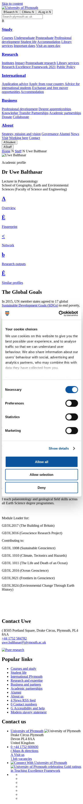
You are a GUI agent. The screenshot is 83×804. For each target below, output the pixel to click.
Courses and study (23, 668)
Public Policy (66, 67)
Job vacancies (21, 759)
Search (10, 12)
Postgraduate (45, 38)
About (7, 125)
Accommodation (48, 42)
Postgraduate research (40, 63)
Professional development (20, 109)
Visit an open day (48, 46)
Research (10, 54)
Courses (7, 38)
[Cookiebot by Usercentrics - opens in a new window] (59, 313)
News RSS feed (23, 700)
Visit (5, 138)
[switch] (71, 403)
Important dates (24, 46)
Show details (59, 448)
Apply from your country (46, 84)
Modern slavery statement (28, 712)
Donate (7, 117)
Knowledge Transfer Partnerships (25, 113)
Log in (44, 12)
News (75, 134)
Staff (8, 147)
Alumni (64, 134)
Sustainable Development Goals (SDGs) (30, 305)
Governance (50, 134)
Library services (68, 63)
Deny (42, 487)
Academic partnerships (65, 113)
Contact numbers (24, 704)
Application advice (15, 84)
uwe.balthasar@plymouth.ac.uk (24, 642)
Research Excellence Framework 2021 (29, 67)
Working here (18, 138)
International (14, 75)
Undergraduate (24, 38)
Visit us (17, 755)
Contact (34, 138)
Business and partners (26, 684)
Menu (28, 12)
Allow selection (41, 474)
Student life (29, 42)
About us (17, 696)
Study (7, 29)
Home (6, 151)
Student (9, 142)
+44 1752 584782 (14, 638)
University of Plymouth (27, 731)
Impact (20, 63)
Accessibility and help (28, 708)
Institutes (8, 63)
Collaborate (21, 117)
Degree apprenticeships (55, 109)
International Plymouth (26, 676)
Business (9, 100)
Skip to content (12, 4)
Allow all (41, 461)
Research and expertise (27, 680)
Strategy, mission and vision (21, 134)
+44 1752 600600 (24, 747)
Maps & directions (24, 751)
